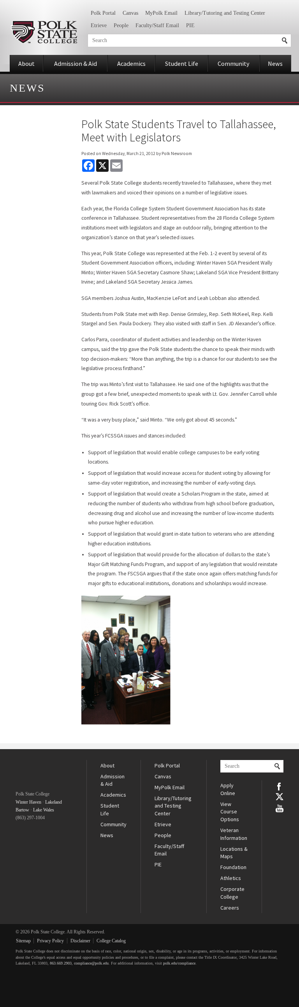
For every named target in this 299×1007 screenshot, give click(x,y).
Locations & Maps (234, 852)
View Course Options (229, 812)
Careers (229, 907)
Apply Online (227, 789)
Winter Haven (28, 802)
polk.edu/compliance (179, 963)
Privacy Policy (50, 941)
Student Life (181, 63)
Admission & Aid (75, 63)
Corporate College (232, 892)
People (121, 25)
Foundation (233, 867)
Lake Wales (43, 810)
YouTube (279, 807)
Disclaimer (80, 941)
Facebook (279, 785)
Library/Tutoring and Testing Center (225, 13)
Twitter (279, 796)
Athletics (230, 878)
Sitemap (23, 941)
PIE (190, 25)
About (26, 63)
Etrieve (99, 25)
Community (234, 63)
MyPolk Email (161, 13)
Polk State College (44, 32)
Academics (131, 63)
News (275, 63)
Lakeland (53, 802)
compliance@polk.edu (91, 963)
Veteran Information (233, 834)
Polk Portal (103, 13)
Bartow (22, 810)
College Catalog (111, 941)
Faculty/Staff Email (157, 25)
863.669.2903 (61, 963)
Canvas (130, 13)
